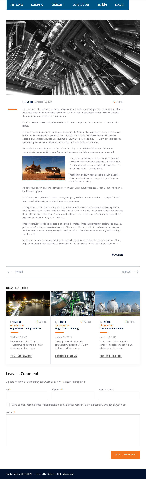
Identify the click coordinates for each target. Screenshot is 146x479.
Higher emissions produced (25, 328)
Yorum (10, 412)
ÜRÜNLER (57, 5)
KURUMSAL (37, 5)
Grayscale (118, 254)
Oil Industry (17, 325)
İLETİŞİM (102, 5)
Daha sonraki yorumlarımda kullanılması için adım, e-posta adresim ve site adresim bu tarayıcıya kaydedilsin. (69, 404)
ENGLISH (119, 5)
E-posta (57, 389)
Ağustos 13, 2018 (44, 102)
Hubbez (29, 102)
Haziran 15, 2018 (18, 337)
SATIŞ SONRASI (81, 5)
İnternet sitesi (106, 389)
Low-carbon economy (112, 328)
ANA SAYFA (17, 5)
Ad (8, 389)
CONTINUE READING (21, 356)
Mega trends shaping (67, 328)
